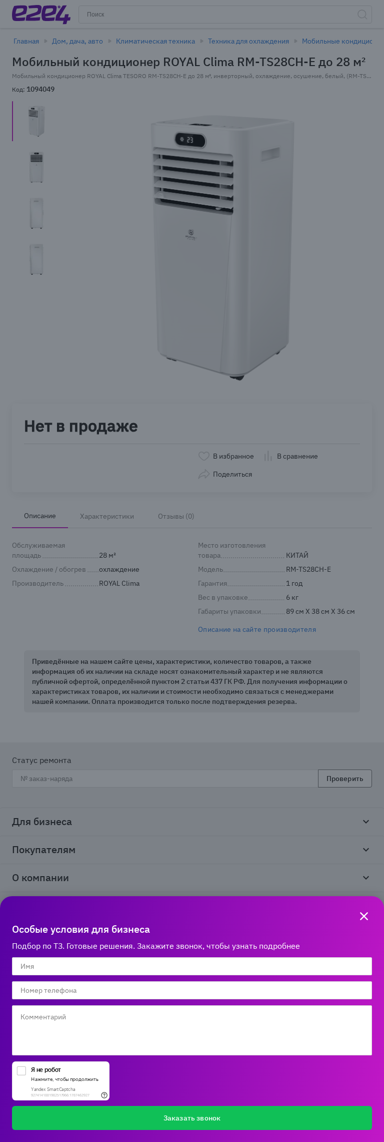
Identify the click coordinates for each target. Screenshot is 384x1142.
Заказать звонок (192, 1117)
